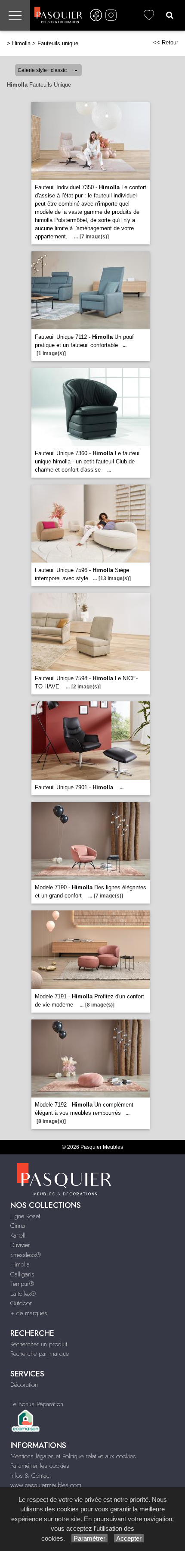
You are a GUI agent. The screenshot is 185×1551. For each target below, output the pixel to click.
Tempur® (22, 1283)
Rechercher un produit (38, 1344)
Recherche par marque (39, 1353)
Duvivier (20, 1245)
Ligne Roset (25, 1216)
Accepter (128, 1538)
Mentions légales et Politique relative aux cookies (73, 1456)
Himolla (21, 43)
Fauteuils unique (57, 43)
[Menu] (15, 15)
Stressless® (25, 1255)
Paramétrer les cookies (39, 1465)
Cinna (17, 1225)
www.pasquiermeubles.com (45, 1485)
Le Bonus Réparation (36, 1404)
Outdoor (21, 1303)
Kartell (17, 1235)
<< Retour (165, 42)
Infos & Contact (30, 1475)
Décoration (24, 1384)
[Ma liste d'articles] (148, 15)
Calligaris (22, 1274)
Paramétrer (89, 1538)
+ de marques (28, 1313)
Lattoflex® (23, 1293)
